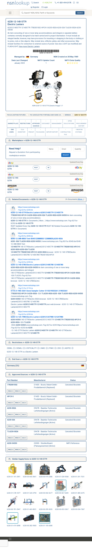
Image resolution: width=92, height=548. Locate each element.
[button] (45, 166)
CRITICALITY (31, 348)
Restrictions (25, 123)
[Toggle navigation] (10, 13)
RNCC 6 (10, 449)
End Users (11, 131)
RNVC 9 (17, 391)
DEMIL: (10, 348)
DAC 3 (24, 391)
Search (36, 3)
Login (45, 7)
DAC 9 (24, 449)
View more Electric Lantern (29, 46)
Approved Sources (36, 125)
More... (80, 199)
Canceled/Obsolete (73, 385)
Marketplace (13, 123)
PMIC (51, 348)
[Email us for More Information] (77, 2)
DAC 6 (24, 403)
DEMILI (19, 348)
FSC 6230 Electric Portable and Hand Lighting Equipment (52, 115)
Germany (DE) (70, 115)
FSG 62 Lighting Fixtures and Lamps (20, 115)
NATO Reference (72, 443)
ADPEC (68, 348)
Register (35, 7)
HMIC (43, 348)
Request (66, 155)
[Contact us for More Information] (74, 2)
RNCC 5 (10, 391)
